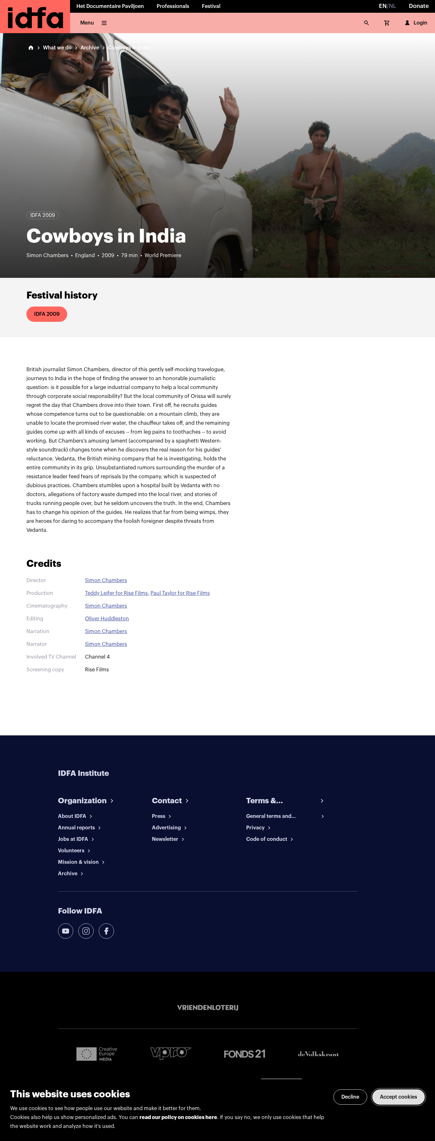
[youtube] (65, 931)
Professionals (173, 6)
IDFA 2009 (47, 314)
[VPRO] (170, 1053)
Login (420, 22)
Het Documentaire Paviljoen (110, 6)
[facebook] (106, 931)
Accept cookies (398, 1097)
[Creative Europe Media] (96, 1054)
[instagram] (86, 931)
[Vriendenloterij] (207, 1008)
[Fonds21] (244, 1054)
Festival (211, 6)
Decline (350, 1097)
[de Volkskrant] (318, 1054)
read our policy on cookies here (178, 1117)
